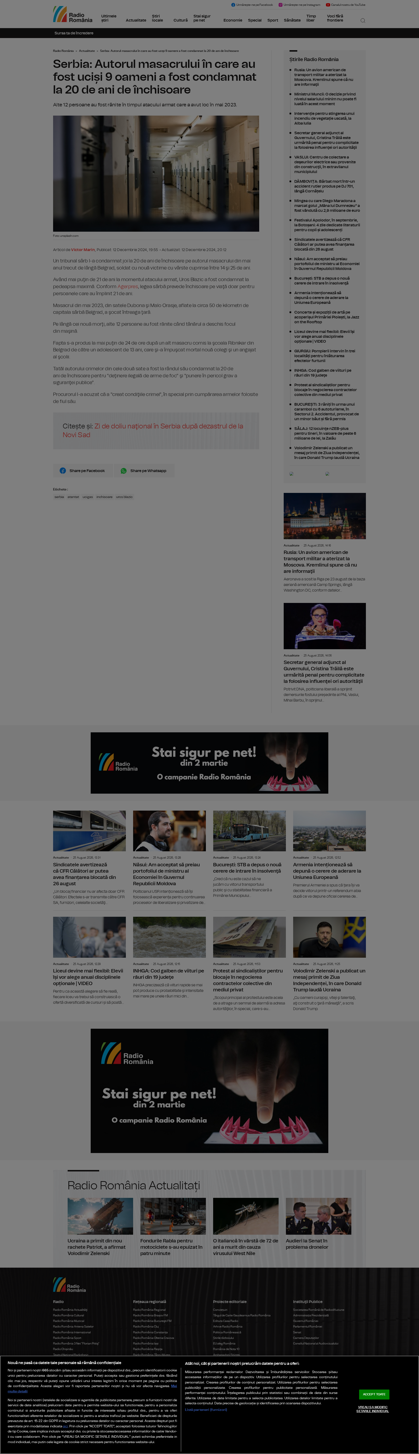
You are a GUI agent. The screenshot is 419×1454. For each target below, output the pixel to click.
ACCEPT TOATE (374, 1394)
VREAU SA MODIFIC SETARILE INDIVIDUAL (372, 1409)
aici (65, 1426)
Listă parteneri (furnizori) (206, 1410)
